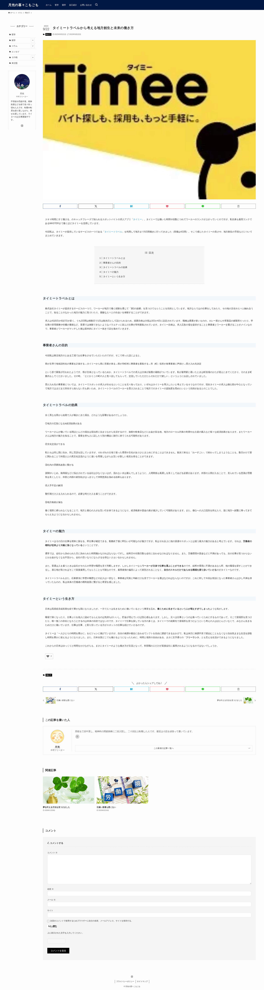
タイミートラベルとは (114, 258)
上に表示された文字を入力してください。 (65, 933)
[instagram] (77, 736)
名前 (50, 889)
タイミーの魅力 (111, 272)
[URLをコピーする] (238, 206)
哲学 (14, 34)
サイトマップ (142, 981)
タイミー (137, 219)
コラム (14, 46)
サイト (50, 910)
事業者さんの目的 (112, 263)
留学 (14, 40)
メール (51, 900)
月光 (57, 747)
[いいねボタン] (48, 656)
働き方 (48, 34)
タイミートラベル (113, 232)
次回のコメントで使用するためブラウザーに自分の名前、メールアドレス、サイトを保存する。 (91, 921)
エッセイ (15, 51)
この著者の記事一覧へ (164, 748)
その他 (14, 57)
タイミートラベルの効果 (115, 267)
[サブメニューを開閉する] (33, 40)
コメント (52, 853)
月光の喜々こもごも (23, 5)
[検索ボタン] (96, 5)
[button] (60, 206)
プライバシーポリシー (125, 981)
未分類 (14, 63)
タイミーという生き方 (114, 276)
